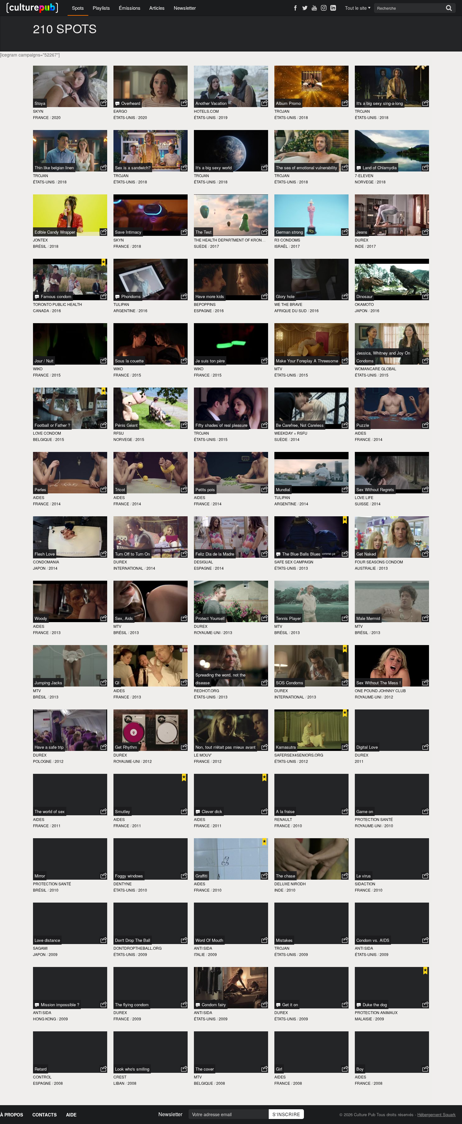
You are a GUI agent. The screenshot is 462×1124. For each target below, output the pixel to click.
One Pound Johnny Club (380, 690)
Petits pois (205, 489)
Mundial (283, 489)
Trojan (281, 111)
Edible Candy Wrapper (55, 232)
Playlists (101, 7)
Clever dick (211, 811)
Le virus (363, 876)
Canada (41, 310)
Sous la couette (129, 361)
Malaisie (363, 1018)
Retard (41, 1069)
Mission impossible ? (59, 1004)
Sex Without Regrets (375, 489)
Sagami (40, 948)
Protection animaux (376, 1012)
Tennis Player (288, 618)
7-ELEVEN (364, 175)
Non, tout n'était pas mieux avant (225, 747)
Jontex (40, 239)
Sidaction (365, 883)
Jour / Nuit (44, 361)
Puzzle (362, 425)
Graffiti (201, 876)
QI (117, 683)
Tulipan (121, 304)
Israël (281, 246)
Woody (41, 618)
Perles (40, 489)
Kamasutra (286, 747)
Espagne (203, 310)
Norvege (364, 181)
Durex (361, 239)
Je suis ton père (210, 361)
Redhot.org (206, 690)
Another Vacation (211, 103)
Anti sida (203, 948)
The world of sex (50, 811)
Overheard (130, 103)
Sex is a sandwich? (133, 168)
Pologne (42, 761)
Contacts (44, 1114)
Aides (360, 433)
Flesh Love (45, 554)
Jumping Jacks (48, 683)
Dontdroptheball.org (137, 948)
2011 (359, 761)
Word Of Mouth (209, 940)
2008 (58, 1083)
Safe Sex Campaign (293, 561)
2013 (303, 568)
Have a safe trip (49, 747)
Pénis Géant (126, 425)
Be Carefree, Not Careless (300, 425)
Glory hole (285, 296)
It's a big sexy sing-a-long (379, 103)
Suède (200, 246)
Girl (279, 1069)
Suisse (362, 503)
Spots (78, 7)
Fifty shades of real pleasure (221, 425)
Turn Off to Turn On (132, 554)
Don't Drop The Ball (132, 940)
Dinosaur (364, 296)
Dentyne (122, 883)
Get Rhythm (126, 747)
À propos (11, 1114)
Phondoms (130, 296)
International (128, 568)
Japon (361, 310)
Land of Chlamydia (379, 168)
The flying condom (132, 1004)
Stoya (40, 103)
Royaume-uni (207, 632)
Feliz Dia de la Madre (214, 554)
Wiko (37, 368)
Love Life (364, 497)
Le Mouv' (203, 754)
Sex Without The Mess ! (378, 683)
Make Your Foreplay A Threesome (307, 361)
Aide (71, 1114)
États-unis (124, 117)
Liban (118, 1083)
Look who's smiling (132, 1069)
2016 (56, 310)
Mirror (40, 876)
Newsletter (185, 7)
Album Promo (288, 103)
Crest (119, 1076)
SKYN (38, 111)
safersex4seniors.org (298, 754)
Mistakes (284, 940)
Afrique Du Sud (290, 310)
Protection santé (374, 819)
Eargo (120, 111)
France (41, 117)
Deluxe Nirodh (290, 883)
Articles (157, 7)
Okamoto (364, 304)
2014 (295, 439)
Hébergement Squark (436, 1114)
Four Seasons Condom (379, 561)
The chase (285, 876)
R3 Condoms (287, 239)
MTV (278, 368)
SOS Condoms (289, 683)
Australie (365, 568)
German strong (289, 232)
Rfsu (118, 433)
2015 (56, 374)
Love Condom (47, 433)
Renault (283, 819)
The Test (203, 232)
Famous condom (55, 296)
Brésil (40, 246)
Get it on (289, 1004)
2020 (56, 117)
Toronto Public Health (57, 304)
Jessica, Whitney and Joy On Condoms (383, 357)
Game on (364, 811)
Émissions (129, 7)
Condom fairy (213, 1004)
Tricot (120, 489)
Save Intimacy (128, 232)
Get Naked (366, 554)
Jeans (361, 232)
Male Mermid (368, 618)
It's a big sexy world (213, 168)
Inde (359, 246)
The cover (204, 1069)
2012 (388, 696)
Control (42, 1076)
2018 (303, 117)
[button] (103, 103)
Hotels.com (206, 111)
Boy (360, 1069)
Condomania (46, 561)
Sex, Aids (124, 618)
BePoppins (205, 304)
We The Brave (288, 304)
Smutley (122, 811)
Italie (199, 954)
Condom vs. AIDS (372, 940)
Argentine (124, 310)
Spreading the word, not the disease (220, 679)
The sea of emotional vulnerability (306, 168)
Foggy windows (129, 876)
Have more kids (209, 296)
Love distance (47, 940)
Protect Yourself (210, 618)
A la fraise (285, 811)
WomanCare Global (375, 368)
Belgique (42, 439)
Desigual (203, 561)
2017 (214, 246)
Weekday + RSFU (290, 433)
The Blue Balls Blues (301, 554)
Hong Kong (44, 1018)
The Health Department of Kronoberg (234, 239)
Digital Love (367, 747)
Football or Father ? (52, 425)
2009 (53, 954)
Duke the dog (374, 1004)
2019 (223, 117)
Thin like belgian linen (54, 168)
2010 (297, 825)
